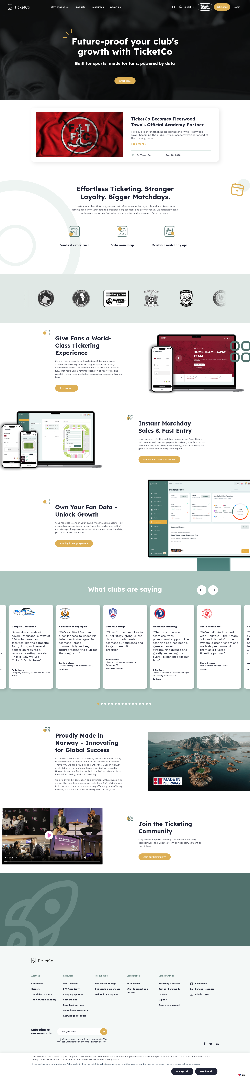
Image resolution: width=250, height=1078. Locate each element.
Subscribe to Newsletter (76, 1010)
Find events (201, 983)
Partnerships (133, 983)
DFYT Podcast (70, 983)
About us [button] (115, 7)
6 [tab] (116, 704)
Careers (35, 989)
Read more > (138, 143)
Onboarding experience (107, 989)
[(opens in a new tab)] (205, 6)
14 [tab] (143, 704)
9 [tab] (126, 704)
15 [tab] (147, 704)
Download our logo (73, 1005)
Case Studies (70, 999)
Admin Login (202, 994)
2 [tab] (102, 704)
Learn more (66, 388)
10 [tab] (129, 704)
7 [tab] (119, 704)
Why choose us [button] (59, 7)
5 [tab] (112, 704)
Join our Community (155, 856)
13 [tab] (140, 704)
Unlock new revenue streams (159, 459)
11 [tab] (133, 704)
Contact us (37, 983)
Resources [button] (98, 7)
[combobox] (187, 7)
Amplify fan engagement (74, 543)
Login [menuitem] (237, 7)
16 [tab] (150, 704)
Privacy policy (98, 1041)
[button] (173, 7)
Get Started (222, 7)
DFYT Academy (71, 989)
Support (163, 999)
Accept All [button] (182, 1071)
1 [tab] (98, 704)
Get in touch (125, 929)
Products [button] (80, 7)
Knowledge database (74, 1016)
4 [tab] (109, 704)
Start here (125, 80)
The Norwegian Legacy (43, 999)
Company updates (73, 994)
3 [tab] (105, 704)
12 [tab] (136, 704)
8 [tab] (123, 704)
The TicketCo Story (41, 994)
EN (243, 1075)
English (188, 7)
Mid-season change (105, 983)
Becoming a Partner (169, 983)
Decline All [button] (206, 1071)
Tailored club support (106, 994)
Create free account (169, 1005)
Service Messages (204, 989)
